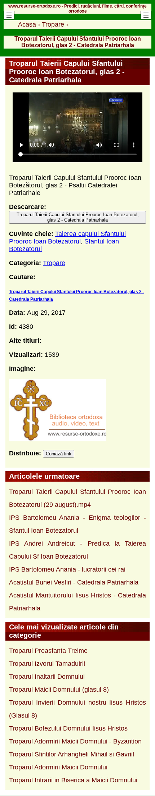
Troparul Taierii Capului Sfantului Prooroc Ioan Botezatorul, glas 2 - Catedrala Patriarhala (78, 217)
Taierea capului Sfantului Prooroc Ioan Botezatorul (67, 237)
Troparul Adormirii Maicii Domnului (58, 767)
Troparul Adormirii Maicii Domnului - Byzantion (75, 741)
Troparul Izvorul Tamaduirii (47, 663)
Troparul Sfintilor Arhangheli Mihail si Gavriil (71, 754)
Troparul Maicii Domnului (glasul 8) (59, 689)
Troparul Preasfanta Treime (48, 650)
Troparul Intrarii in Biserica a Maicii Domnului (73, 780)
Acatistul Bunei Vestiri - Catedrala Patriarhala (73, 582)
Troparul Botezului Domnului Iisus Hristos (68, 728)
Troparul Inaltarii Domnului (47, 676)
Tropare (54, 263)
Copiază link (58, 453)
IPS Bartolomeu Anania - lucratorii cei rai (67, 569)
